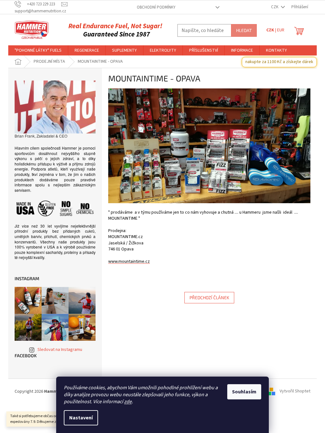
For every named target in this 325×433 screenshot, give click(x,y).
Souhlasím (244, 391)
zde (128, 401)
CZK (275, 7)
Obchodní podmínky (156, 7)
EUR (280, 30)
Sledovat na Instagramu (59, 349)
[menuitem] (38, 50)
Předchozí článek (209, 297)
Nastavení (81, 417)
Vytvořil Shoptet (295, 391)
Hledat (244, 30)
